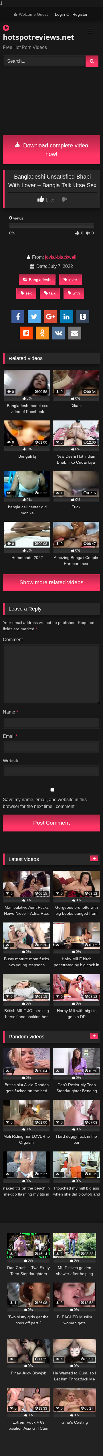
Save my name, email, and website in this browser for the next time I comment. (45, 803)
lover (72, 279)
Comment (13, 639)
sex (28, 293)
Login (60, 14)
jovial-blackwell (60, 257)
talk (52, 293)
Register (80, 14)
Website (11, 760)
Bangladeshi (40, 279)
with (76, 293)
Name (10, 712)
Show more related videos (51, 582)
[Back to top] (85, 1440)
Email (10, 736)
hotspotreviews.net (36, 37)
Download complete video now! (54, 149)
